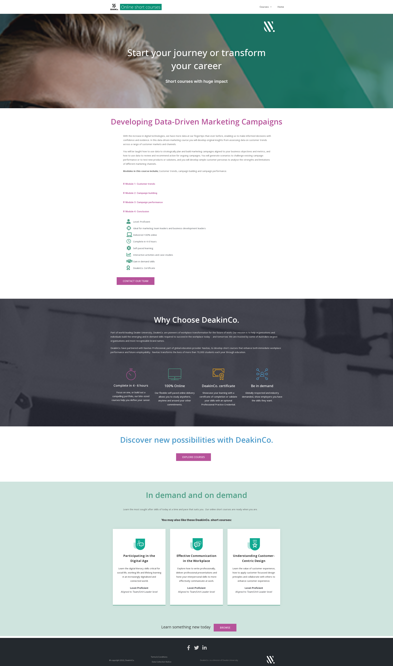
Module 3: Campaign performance (144, 202)
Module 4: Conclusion (137, 211)
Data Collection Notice (161, 662)
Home (281, 7)
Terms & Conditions (159, 657)
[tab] (196, 183)
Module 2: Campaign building (141, 193)
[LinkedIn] (204, 647)
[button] (135, 281)
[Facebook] (188, 647)
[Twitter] (196, 647)
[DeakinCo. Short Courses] (136, 7)
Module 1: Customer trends (140, 184)
